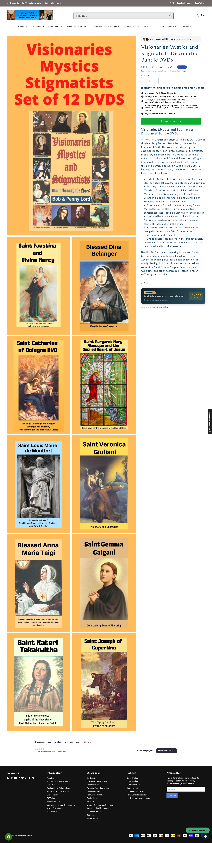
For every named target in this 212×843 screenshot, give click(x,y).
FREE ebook (51, 798)
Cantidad (145, 75)
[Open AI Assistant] (205, 836)
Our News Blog (93, 785)
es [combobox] (88, 742)
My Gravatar (52, 812)
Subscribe (172, 795)
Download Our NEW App (97, 781)
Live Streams (52, 795)
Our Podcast (92, 798)
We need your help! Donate (58, 781)
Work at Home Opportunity (138, 798)
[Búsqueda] (170, 16)
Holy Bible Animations (96, 795)
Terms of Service (133, 785)
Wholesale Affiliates (135, 791)
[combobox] (123, 16)
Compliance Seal (94, 812)
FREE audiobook (53, 801)
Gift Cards (51, 785)
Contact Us (91, 778)
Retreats (90, 801)
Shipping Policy (133, 788)
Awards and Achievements (98, 808)
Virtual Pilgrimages (55, 808)
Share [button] (147, 283)
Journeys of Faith (26, 835)
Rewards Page (92, 818)
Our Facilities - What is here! (59, 788)
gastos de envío (151, 71)
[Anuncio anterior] (7, 3)
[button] (77, 26)
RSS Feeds (91, 815)
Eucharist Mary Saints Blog (98, 788)
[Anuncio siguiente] (168, 3)
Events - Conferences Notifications (101, 805)
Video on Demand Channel (58, 791)
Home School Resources (137, 795)
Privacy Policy (132, 781)
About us (50, 778)
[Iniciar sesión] (197, 15)
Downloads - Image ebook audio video (63, 805)
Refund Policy (132, 778)
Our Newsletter (93, 791)
